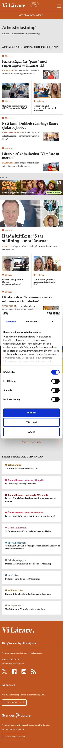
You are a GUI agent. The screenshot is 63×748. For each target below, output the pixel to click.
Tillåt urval (31, 422)
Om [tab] (51, 321)
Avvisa (31, 432)
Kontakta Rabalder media (14, 702)
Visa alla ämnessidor (30, 14)
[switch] (55, 381)
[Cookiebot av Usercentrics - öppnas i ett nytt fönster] (47, 314)
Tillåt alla (31, 412)
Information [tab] (31, 321)
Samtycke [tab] (11, 321)
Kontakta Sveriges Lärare (14, 737)
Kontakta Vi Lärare (10, 659)
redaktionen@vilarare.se (13, 664)
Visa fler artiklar (31, 442)
